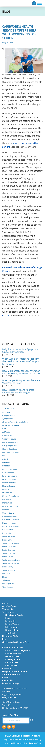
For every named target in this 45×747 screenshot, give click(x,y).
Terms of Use (35, 743)
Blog (6, 11)
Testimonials (8, 609)
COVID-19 (6, 459)
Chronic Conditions (9, 449)
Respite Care (7, 533)
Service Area (8, 612)
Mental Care (7, 502)
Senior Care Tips (9, 546)
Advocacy (6, 412)
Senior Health (7, 556)
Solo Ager (6, 580)
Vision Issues (7, 587)
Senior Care (7, 540)
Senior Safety (7, 566)
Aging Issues (7, 418)
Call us (5, 315)
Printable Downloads (10, 526)
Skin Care (6, 573)
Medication (6, 499)
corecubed (9, 743)
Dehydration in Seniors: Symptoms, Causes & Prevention (20, 350)
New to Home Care (10, 506)
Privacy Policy (20, 743)
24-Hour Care (8, 408)
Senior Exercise (8, 550)
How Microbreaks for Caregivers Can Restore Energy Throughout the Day (21, 372)
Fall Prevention (8, 472)
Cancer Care (7, 435)
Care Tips (6, 668)
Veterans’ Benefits (11, 674)
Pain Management (9, 516)
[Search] (34, 3)
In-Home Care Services (12, 647)
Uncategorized (8, 583)
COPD (4, 455)
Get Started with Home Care (15, 642)
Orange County (8, 513)
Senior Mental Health (10, 563)
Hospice (5, 489)
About (5, 603)
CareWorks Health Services (24, 735)
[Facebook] (4, 727)
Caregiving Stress (9, 445)
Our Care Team (9, 606)
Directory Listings (10, 683)
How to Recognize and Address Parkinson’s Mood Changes (18, 391)
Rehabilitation (7, 529)
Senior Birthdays (9, 536)
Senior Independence (11, 560)
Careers (6, 677)
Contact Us (7, 680)
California (6, 432)
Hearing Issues (8, 486)
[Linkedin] (9, 727)
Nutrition (5, 509)
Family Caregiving (9, 479)
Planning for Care (9, 523)
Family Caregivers (9, 476)
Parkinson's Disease (10, 519)
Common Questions (10, 452)
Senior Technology (9, 570)
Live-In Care (7, 492)
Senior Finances (8, 553)
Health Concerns (9, 482)
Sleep (4, 577)
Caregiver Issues (9, 439)
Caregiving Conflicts (10, 442)
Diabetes (6, 465)
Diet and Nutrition (9, 469)
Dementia (6, 462)
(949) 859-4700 (9, 697)
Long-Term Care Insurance (14, 671)
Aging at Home (8, 415)
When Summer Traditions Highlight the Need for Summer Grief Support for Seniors (21, 361)
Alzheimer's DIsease (10, 425)
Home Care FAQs (10, 636)
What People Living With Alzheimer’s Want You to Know (21, 381)
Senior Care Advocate (11, 543)
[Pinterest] (13, 727)
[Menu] (39, 3)
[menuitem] (34, 3)
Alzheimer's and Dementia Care (15, 422)
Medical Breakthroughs (11, 496)
